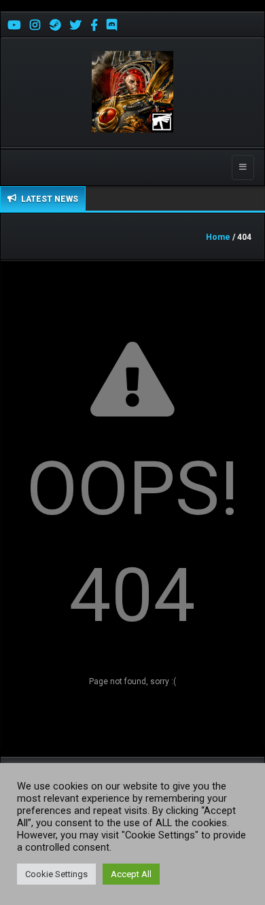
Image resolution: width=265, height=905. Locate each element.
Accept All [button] (131, 874)
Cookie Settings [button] (56, 874)
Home (218, 237)
